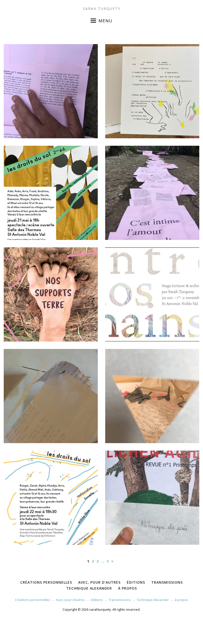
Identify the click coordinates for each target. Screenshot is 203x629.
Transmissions (120, 600)
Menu (105, 21)
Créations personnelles (32, 600)
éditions (97, 600)
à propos (181, 600)
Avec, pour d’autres (70, 600)
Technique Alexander (153, 600)
